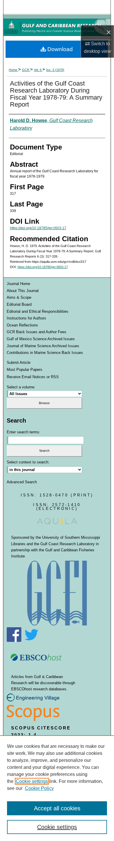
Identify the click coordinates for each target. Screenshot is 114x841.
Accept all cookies (57, 808)
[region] (57, 788)
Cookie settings (32, 781)
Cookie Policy (39, 788)
